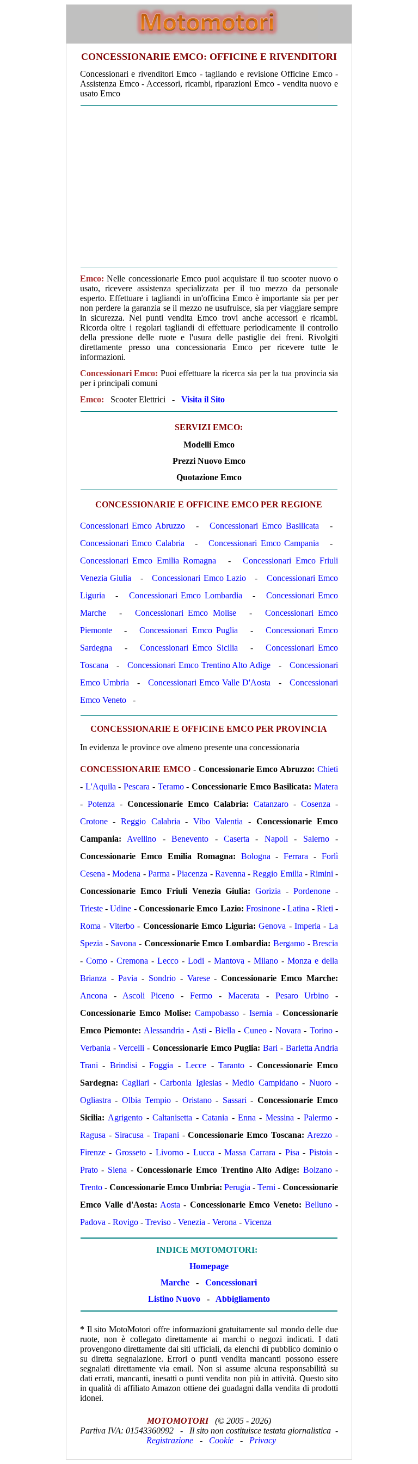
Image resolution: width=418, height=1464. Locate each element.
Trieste (91, 908)
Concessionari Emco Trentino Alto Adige (199, 665)
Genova (272, 925)
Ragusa (93, 1135)
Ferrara (296, 856)
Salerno (316, 838)
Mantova (229, 960)
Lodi (196, 960)
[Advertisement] (209, 186)
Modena (126, 873)
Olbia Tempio (146, 1100)
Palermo (318, 1117)
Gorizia (268, 891)
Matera (326, 786)
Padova (93, 1222)
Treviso (158, 1222)
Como (96, 960)
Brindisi (123, 1065)
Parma (159, 873)
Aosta (170, 1204)
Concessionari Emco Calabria (132, 543)
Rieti (325, 908)
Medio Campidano (265, 1082)
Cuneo (255, 1030)
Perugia (237, 1187)
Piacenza (192, 873)
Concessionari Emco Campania (263, 543)
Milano (266, 960)
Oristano (197, 1100)
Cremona (132, 960)
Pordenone (311, 891)
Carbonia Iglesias (190, 1082)
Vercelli (131, 1047)
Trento (91, 1187)
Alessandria (164, 1030)
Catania (215, 1117)
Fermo (201, 995)
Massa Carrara (249, 1152)
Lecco (168, 960)
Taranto (231, 1065)
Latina (298, 908)
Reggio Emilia (277, 873)
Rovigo (125, 1222)
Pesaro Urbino (302, 995)
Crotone (94, 821)
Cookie (221, 1440)
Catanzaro (271, 803)
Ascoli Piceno (148, 995)
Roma (90, 925)
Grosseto (130, 1152)
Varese (198, 978)
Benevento (189, 838)
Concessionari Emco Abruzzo (132, 525)
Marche (175, 1282)
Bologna (256, 856)
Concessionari (231, 1282)
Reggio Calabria (150, 821)
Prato (89, 1169)
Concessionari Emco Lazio (199, 578)
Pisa (292, 1152)
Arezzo (319, 1135)
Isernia (260, 1013)
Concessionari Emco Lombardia (185, 595)
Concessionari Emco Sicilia (189, 647)
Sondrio (162, 978)
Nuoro (320, 1082)
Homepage (209, 1266)
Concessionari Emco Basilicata (264, 525)
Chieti (327, 769)
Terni (266, 1187)
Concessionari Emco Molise (185, 612)
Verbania (95, 1047)
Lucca (203, 1152)
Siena (117, 1169)
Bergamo (289, 943)
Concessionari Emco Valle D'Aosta (209, 682)
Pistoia (320, 1152)
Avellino (141, 838)
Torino (321, 1030)
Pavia (127, 978)
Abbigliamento (243, 1298)
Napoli (276, 838)
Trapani (166, 1135)
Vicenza (258, 1222)
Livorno (169, 1152)
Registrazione (169, 1440)
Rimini (321, 873)
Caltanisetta (172, 1117)
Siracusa (129, 1135)
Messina (280, 1117)
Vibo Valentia (218, 821)
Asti (199, 1030)
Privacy (262, 1440)
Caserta (236, 838)
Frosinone (263, 908)
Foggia (161, 1065)
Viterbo (121, 925)
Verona (224, 1222)
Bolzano (317, 1169)
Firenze (93, 1152)
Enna (247, 1117)
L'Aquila (100, 786)
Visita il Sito (203, 399)
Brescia (325, 943)
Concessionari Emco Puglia (188, 630)
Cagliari (135, 1082)
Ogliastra (95, 1100)
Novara (288, 1030)
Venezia (191, 1222)
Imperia (307, 925)
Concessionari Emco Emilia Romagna (148, 560)
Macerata (244, 995)
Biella (225, 1030)
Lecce (196, 1065)
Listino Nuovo (174, 1298)
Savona (123, 943)
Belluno (318, 1204)
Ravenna (230, 873)
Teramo (171, 786)
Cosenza (315, 803)
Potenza (101, 803)
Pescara (137, 786)
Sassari (235, 1100)
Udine (120, 908)
